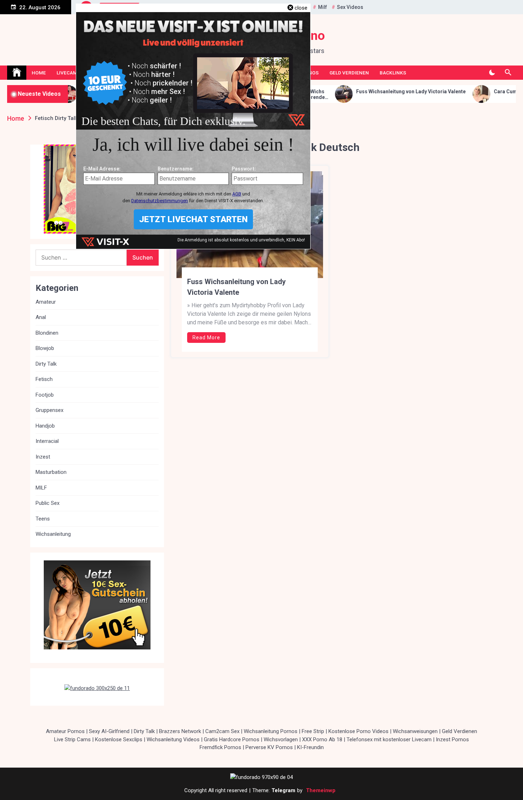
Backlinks (393, 72)
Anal (41, 317)
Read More (206, 337)
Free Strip (313, 731)
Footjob (45, 395)
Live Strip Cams (72, 739)
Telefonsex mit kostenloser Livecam (389, 739)
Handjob (45, 426)
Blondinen (47, 333)
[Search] (508, 73)
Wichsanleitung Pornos (270, 731)
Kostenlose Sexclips (118, 739)
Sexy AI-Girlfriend (109, 731)
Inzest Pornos (452, 739)
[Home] (16, 73)
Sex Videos (350, 7)
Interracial (47, 441)
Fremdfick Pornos (220, 747)
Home (39, 72)
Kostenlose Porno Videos (358, 731)
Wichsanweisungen (415, 731)
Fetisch (44, 379)
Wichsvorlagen (281, 739)
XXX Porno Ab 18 (322, 739)
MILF (41, 488)
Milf (322, 7)
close (301, 8)
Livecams (68, 72)
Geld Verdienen (349, 72)
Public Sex (47, 503)
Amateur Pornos (65, 731)
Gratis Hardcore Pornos (231, 739)
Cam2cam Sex (222, 731)
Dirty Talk (46, 364)
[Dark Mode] (492, 73)
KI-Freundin (310, 747)
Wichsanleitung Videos (173, 739)
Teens (43, 519)
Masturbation (51, 472)
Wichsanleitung (53, 534)
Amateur (46, 302)
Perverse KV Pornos (269, 747)
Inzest (43, 457)
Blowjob (45, 348)
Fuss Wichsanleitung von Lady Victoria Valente (370, 91)
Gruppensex (49, 410)
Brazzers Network (180, 731)
